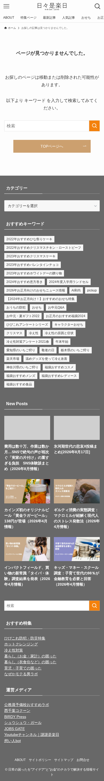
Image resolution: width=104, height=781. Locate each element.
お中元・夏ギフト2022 (22, 316)
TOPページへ (52, 146)
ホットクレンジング (21, 644)
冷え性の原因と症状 (59, 333)
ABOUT (20, 760)
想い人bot (12, 741)
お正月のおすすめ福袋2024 (65, 316)
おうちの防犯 (16, 307)
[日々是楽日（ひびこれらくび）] (52, 6)
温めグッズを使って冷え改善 (46, 359)
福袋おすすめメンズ (20, 376)
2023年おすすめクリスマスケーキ (30, 256)
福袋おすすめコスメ (59, 367)
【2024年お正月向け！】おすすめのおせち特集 (40, 299)
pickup (92, 290)
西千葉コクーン (17, 710)
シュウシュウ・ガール (23, 722)
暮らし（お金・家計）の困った (30, 656)
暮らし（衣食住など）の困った (30, 662)
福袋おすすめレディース (59, 376)
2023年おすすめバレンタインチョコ (32, 265)
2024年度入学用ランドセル (69, 282)
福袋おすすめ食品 (19, 384)
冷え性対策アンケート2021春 (27, 342)
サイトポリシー (40, 760)
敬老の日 (48, 350)
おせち (37, 307)
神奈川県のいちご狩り (22, 367)
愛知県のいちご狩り (20, 350)
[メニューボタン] (6, 6)
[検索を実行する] (94, 125)
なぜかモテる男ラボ (21, 674)
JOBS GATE (14, 729)
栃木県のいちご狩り (75, 350)
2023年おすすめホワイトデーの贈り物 (34, 273)
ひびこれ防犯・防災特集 (24, 638)
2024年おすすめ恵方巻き (24, 282)
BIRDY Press (15, 717)
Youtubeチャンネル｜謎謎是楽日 (31, 734)
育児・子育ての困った (23, 668)
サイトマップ (63, 760)
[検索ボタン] (97, 6)
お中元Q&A (56, 307)
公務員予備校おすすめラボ (26, 705)
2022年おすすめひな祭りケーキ (29, 239)
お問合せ (83, 760)
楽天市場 (12, 359)
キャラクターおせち (68, 324)
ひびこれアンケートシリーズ (27, 324)
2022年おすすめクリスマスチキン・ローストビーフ (43, 248)
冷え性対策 (13, 650)
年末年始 (61, 342)
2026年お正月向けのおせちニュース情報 (35, 290)
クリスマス (14, 333)
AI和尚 (76, 290)
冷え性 (33, 333)
